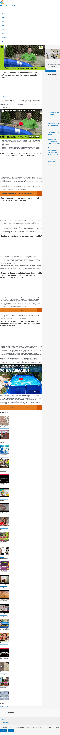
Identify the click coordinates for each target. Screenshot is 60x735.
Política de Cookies (7, 722)
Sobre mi (4, 37)
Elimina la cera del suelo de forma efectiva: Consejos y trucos (53, 125)
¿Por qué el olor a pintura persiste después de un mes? (53, 154)
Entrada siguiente (4, 707)
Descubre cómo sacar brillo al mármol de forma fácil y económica (53, 114)
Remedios (4, 33)
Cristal (3, 29)
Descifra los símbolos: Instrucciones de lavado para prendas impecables (54, 138)
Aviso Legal (5, 721)
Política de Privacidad (6, 719)
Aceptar (11, 730)
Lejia (3, 21)
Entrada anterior (4, 706)
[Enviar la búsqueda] (47, 71)
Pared (3, 25)
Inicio (3, 9)
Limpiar (3, 13)
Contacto (4, 41)
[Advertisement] (21, 87)
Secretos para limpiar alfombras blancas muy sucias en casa (52, 119)
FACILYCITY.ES (7, 5)
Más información (15, 728)
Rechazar (4, 730)
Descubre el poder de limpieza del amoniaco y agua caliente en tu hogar (54, 143)
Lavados (4, 17)
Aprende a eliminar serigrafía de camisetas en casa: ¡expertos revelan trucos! (54, 148)
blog (1, 96)
